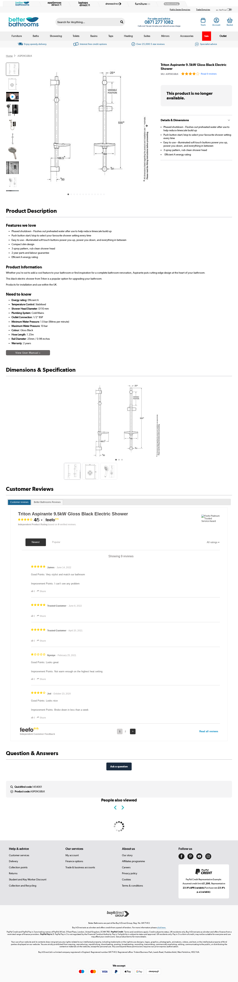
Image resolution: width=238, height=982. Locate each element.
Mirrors (165, 36)
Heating (128, 36)
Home (9, 55)
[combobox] (90, 22)
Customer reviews (19, 502)
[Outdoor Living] (170, 3)
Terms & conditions (132, 885)
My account (72, 855)
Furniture (17, 36)
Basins (93, 36)
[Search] (122, 22)
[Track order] (203, 21)
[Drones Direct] (112, 4)
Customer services (19, 855)
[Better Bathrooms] (21, 3)
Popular (56, 542)
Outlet (223, 36)
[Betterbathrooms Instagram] (208, 858)
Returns (13, 873)
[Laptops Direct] (83, 3)
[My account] (216, 21)
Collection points (18, 867)
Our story (127, 855)
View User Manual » (28, 352)
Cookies (126, 879)
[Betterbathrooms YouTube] (199, 858)
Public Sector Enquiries (180, 9)
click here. (161, 927)
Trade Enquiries (203, 9)
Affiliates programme (133, 861)
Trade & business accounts (80, 867)
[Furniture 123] (141, 3)
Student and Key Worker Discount (27, 879)
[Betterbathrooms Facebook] (181, 858)
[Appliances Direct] (54, 3)
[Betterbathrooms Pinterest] (190, 858)
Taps (110, 36)
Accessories (186, 36)
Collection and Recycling (22, 885)
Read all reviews (208, 731)
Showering (56, 36)
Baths (36, 36)
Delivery (13, 861)
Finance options (74, 861)
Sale (206, 36)
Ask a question (119, 766)
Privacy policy (129, 873)
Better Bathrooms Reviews (47, 502)
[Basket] (229, 20)
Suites (147, 36)
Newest (36, 542)
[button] (146, 126)
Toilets (76, 36)
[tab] (19, 502)
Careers (126, 867)
